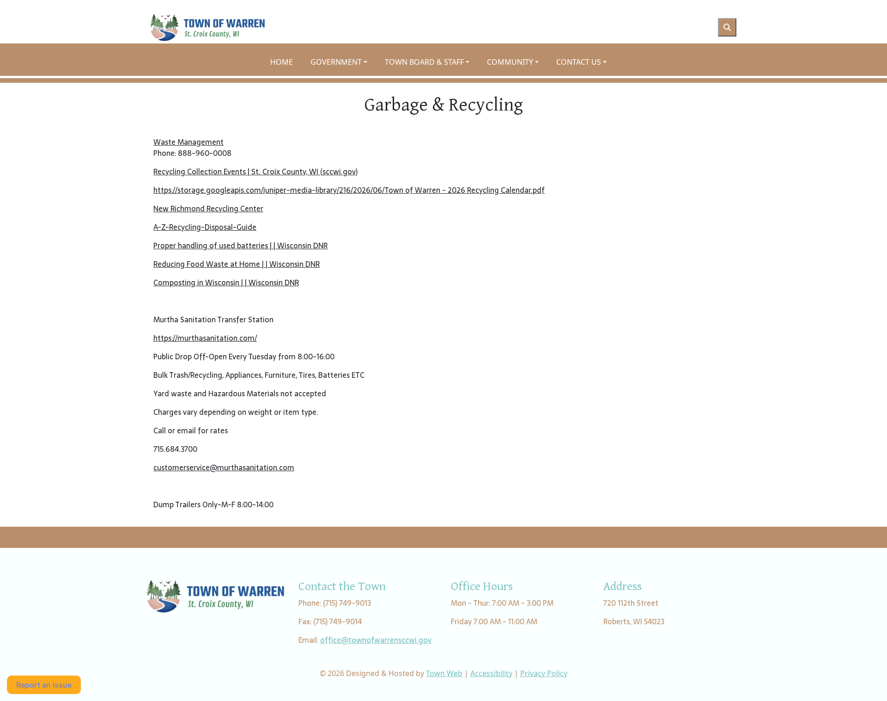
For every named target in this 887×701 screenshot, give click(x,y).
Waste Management (188, 142)
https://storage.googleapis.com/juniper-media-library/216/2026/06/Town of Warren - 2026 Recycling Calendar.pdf (349, 190)
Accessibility (491, 673)
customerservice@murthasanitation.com (223, 467)
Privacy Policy (543, 673)
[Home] (207, 27)
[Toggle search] (727, 27)
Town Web (444, 673)
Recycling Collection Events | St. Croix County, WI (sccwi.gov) (255, 172)
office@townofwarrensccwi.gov (375, 640)
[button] (344, 62)
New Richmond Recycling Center (208, 209)
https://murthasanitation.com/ (205, 338)
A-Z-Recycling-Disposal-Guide (204, 227)
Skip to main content (36, 5)
